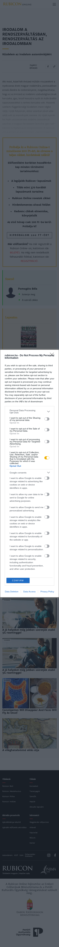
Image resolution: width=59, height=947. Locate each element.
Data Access (29, 591)
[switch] (46, 419)
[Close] (53, 356)
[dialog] (29, 473)
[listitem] (29, 411)
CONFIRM (18, 580)
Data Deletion (11, 591)
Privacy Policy (47, 591)
